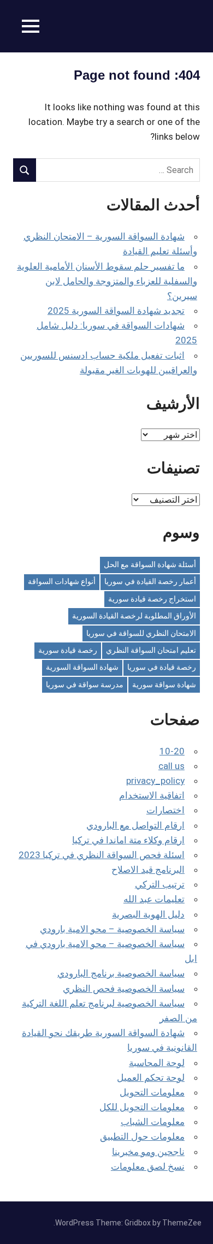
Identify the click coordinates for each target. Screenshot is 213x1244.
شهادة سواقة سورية (164, 684)
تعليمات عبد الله (154, 899)
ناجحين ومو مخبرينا (148, 1151)
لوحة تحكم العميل (151, 1077)
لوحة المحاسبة (157, 1062)
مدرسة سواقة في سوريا (84, 684)
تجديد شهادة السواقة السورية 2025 (116, 310)
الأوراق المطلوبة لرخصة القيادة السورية (134, 615)
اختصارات (165, 810)
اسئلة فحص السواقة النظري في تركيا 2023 (102, 854)
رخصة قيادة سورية (67, 650)
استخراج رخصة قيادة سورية (152, 598)
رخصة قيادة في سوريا (161, 667)
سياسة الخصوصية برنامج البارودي (121, 973)
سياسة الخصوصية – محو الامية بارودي (112, 929)
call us (171, 765)
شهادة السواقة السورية (82, 667)
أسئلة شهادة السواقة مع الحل (150, 564)
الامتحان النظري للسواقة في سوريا (141, 633)
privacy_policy (155, 780)
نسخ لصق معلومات (148, 1166)
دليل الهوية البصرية (148, 914)
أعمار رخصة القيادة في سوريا (150, 581)
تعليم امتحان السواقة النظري (151, 650)
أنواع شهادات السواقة (62, 581)
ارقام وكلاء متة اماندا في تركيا (128, 840)
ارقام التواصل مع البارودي (135, 825)
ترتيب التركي (160, 884)
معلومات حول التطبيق (142, 1136)
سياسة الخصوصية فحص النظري (124, 988)
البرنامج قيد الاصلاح (148, 869)
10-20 (172, 751)
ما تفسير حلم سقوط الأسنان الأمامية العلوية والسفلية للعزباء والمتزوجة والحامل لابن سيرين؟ (107, 281)
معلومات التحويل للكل (142, 1107)
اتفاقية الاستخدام (152, 795)
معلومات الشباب (153, 1121)
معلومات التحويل (152, 1092)
